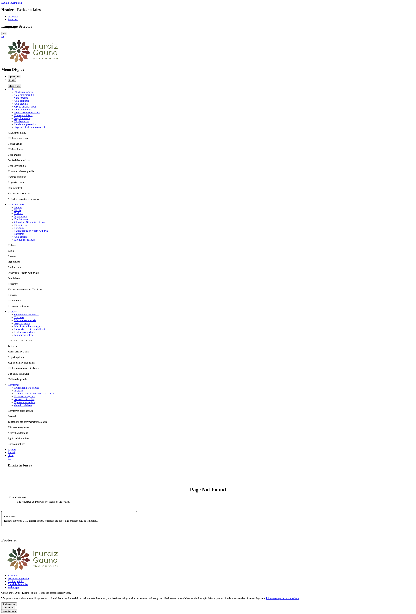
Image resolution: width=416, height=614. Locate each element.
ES (2, 36)
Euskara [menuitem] (18, 213)
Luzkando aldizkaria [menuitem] (24, 332)
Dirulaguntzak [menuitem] (21, 121)
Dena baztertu (9, 611)
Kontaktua (13, 575)
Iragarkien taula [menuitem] (22, 118)
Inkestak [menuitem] (18, 390)
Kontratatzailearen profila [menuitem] (27, 112)
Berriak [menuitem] (11, 452)
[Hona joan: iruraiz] (33, 62)
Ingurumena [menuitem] (20, 216)
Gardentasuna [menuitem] (21, 97)
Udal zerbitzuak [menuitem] (16, 204)
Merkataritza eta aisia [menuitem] (25, 320)
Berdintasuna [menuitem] (21, 219)
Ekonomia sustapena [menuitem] (24, 239)
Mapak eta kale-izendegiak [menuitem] (28, 326)
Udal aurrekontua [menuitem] (23, 109)
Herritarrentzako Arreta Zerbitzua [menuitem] (31, 230)
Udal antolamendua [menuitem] (24, 95)
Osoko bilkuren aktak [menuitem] (25, 106)
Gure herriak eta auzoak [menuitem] (26, 314)
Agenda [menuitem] (12, 449)
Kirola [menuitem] (17, 210)
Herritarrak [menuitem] (13, 384)
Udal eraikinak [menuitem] (21, 100)
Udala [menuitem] (11, 89)
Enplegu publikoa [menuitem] (23, 115)
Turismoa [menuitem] (19, 317)
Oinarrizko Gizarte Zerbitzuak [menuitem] (29, 222)
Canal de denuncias (18, 584)
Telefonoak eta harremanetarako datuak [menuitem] (34, 393)
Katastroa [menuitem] (19, 233)
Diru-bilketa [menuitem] (20, 225)
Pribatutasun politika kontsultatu (282, 598)
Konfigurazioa (9, 604)
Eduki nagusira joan (11, 2)
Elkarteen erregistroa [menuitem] (24, 396)
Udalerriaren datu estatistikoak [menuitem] (29, 329)
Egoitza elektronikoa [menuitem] (24, 402)
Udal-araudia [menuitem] (21, 103)
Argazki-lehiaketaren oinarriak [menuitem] (30, 127)
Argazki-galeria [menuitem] (22, 323)
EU (4, 33)
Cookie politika (16, 581)
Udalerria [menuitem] (12, 311)
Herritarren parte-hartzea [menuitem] (26, 387)
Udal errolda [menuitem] (20, 236)
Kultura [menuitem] (18, 207)
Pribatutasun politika (18, 578)
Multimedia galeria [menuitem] (23, 335)
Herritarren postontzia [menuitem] (25, 124)
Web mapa (13, 587)
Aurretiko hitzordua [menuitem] (24, 399)
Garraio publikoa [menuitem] (23, 405)
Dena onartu (8, 607)
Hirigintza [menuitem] (19, 228)
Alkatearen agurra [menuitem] (23, 92)
